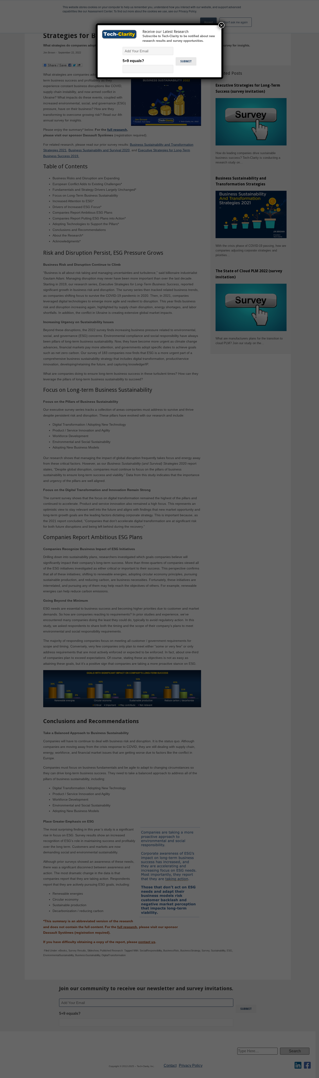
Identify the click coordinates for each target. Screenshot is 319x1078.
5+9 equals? (133, 61)
